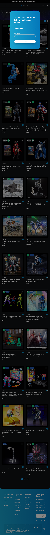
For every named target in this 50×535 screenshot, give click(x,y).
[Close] (37, 14)
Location (16, 26)
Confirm (25, 41)
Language (17, 33)
